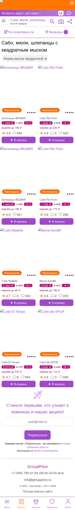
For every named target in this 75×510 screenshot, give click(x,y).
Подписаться (37, 435)
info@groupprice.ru (37, 479)
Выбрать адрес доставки (20, 13)
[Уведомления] (70, 13)
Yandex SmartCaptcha (46, 450)
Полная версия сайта (37, 491)
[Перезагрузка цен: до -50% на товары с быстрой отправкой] (37, 5)
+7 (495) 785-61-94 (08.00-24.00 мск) (37, 473)
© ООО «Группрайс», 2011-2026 (37, 485)
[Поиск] (52, 21)
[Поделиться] (70, 21)
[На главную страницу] (5, 21)
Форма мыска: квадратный (23, 58)
